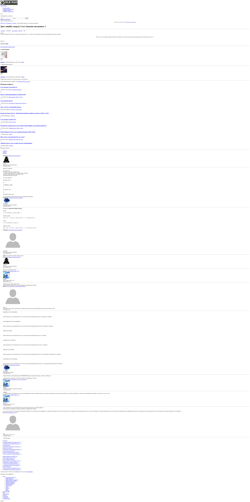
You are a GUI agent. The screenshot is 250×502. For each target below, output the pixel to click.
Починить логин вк (8, 448)
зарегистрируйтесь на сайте (24, 81)
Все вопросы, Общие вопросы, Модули (17, 103)
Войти (27, 18)
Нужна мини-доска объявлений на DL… (12, 449)
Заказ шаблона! (7, 445)
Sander (6, 43)
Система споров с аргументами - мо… (12, 468)
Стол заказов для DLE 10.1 (8, 119)
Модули (14, 23)
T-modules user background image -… (11, 463)
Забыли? (2, 19)
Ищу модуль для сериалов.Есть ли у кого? (13, 137)
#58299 (22, 77)
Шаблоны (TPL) (9, 484)
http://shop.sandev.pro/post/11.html (8, 46)
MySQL (7, 490)
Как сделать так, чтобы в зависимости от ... (16, 286)
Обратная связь (6, 498)
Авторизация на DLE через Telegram (11, 465)
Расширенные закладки (14, 365)
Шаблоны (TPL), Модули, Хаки (16, 139)
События (5, 150)
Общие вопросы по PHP (11, 481)
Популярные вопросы (10, 477)
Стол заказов (6, 494)
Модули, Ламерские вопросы (14, 89)
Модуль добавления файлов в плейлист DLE (13, 94)
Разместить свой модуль (8, 9)
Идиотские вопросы (10, 483)
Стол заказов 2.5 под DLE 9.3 (9, 87)
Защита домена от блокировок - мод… (12, 460)
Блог (4, 492)
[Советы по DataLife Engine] (9, 4)
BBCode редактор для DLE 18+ (10, 456)
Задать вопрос (4, 5)
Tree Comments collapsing (9, 459)
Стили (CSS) (8, 485)
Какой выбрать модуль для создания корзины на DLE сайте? (18, 132)
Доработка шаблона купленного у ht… (12, 442)
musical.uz (3, 30)
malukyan (3, 62)
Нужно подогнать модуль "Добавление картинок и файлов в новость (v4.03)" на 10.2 (25, 113)
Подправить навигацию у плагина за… (12, 446)
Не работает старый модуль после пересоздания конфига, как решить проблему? (24, 125)
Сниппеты (5, 496)
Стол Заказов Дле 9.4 (7, 101)
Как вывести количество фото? (13, 155)
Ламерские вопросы (10, 482)
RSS (17, 471)
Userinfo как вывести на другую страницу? (16, 379)
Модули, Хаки (12, 122)
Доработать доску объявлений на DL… (12, 443)
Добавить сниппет (7, 10)
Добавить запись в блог (8, 11)
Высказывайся (29, 471)
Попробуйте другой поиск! (131, 22)
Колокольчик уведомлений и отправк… (12, 469)
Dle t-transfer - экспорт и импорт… (11, 462)
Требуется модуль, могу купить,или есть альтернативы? (16, 143)
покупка (5, 440)
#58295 (22, 62)
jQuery (7, 486)
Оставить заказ (6, 8)
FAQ (4, 476)
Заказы (4, 152)
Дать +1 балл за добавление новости (11, 107)
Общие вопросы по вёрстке (12, 479)
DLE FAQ (3, 23)
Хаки (7, 489)
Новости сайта (6, 491)
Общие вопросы (9, 478)
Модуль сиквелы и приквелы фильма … (12, 453)
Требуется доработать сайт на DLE (11, 452)
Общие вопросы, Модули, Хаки (15, 97)
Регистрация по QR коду (9, 451)
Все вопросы (9, 23)
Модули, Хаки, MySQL (17, 109)
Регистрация (7, 19)
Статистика (5, 497)
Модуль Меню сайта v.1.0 (13, 271)
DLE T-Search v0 (7, 466)
